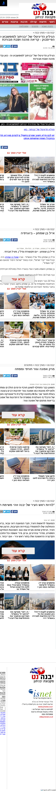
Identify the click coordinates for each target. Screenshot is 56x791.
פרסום (2, 732)
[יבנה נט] (35, 683)
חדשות (43, 22)
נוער (3, 696)
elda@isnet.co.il (46, 717)
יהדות (3, 706)
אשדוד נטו (20, 248)
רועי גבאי (47, 520)
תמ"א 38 (28, 248)
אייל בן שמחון (45, 248)
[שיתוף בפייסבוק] (14, 47)
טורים (5, 22)
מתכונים (35, 26)
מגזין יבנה (40, 32)
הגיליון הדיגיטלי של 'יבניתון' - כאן (39, 129)
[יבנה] (37, 19)
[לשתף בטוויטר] (6, 47)
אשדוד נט (35, 248)
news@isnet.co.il (45, 707)
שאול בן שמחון (12, 257)
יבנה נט (51, 32)
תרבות (24, 22)
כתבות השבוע (47, 26)
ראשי (52, 22)
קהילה (33, 22)
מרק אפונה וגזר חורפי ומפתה (40, 384)
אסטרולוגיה (23, 26)
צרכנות (14, 22)
